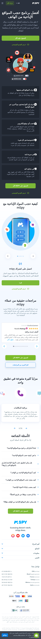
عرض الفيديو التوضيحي (19, 44)
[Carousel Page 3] (16, 346)
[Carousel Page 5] (18, 346)
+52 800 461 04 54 (7, 582)
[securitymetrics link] (24, 610)
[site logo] (35, 3)
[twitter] (23, 535)
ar (19, 3)
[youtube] (18, 535)
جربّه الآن (10, 3)
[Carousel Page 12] (27, 346)
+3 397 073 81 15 (7, 577)
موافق (5, 635)
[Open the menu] (2, 3)
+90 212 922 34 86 (7, 580)
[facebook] (28, 535)
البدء (20, 283)
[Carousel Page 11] (26, 346)
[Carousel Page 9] (23, 346)
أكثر (8, 621)
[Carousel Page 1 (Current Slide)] (13, 346)
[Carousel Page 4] (17, 346)
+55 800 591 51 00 (7, 574)
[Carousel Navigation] (20, 256)
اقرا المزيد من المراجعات (20, 365)
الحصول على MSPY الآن (20, 186)
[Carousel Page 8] (22, 346)
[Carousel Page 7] (21, 346)
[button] (20, 448)
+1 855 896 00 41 (7, 571)
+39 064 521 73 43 (7, 585)
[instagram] (13, 535)
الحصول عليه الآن (20, 38)
